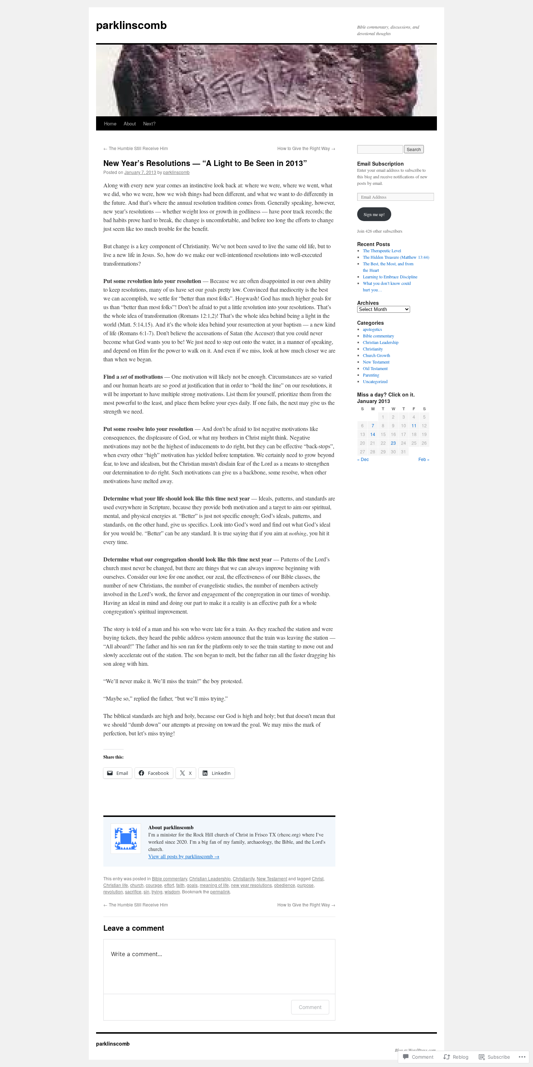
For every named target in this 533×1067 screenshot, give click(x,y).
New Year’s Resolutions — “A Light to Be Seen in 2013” (205, 162)
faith (180, 885)
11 (414, 425)
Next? (149, 123)
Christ (317, 878)
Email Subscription (380, 163)
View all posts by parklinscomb (183, 856)
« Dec (363, 459)
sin (146, 891)
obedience (284, 885)
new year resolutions (251, 885)
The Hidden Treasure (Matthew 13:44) (396, 257)
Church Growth (376, 355)
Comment (310, 1007)
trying (157, 891)
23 (393, 443)
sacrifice (133, 891)
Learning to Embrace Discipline (390, 276)
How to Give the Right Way (306, 148)
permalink (220, 891)
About (130, 123)
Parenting (371, 375)
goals (192, 885)
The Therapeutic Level (382, 250)
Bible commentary (169, 878)
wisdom (172, 891)
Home (110, 123)
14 (372, 434)
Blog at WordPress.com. (416, 1050)
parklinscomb (131, 24)
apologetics (372, 329)
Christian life (115, 885)
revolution (113, 891)
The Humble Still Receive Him (135, 148)
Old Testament (375, 368)
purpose (305, 885)
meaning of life (214, 885)
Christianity (244, 878)
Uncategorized (375, 381)
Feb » (424, 459)
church (137, 885)
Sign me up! (374, 214)
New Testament (272, 878)
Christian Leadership (210, 878)
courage (154, 885)
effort (169, 885)
